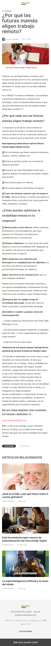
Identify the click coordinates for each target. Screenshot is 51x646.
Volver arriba (25, 631)
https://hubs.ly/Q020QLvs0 (14, 420)
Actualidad (6, 11)
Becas (37, 612)
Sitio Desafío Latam (21, 612)
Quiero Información (25, 615)
